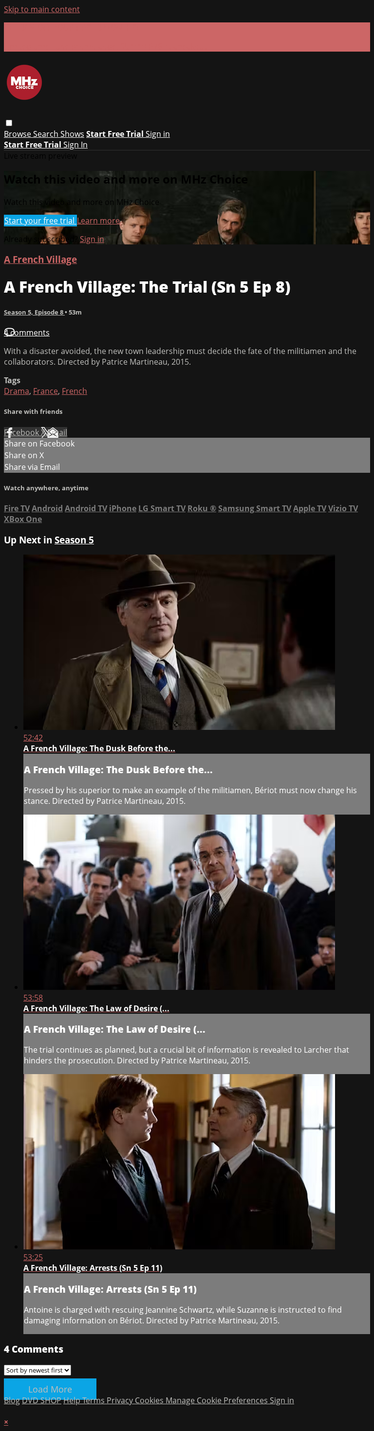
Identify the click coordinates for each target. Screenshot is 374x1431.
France (45, 391)
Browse (18, 134)
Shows (72, 134)
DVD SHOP (41, 1400)
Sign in (158, 134)
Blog (12, 1400)
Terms (94, 1400)
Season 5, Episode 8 (34, 312)
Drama (16, 391)
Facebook (22, 432)
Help (72, 1400)
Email (57, 432)
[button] (9, 123)
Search (46, 134)
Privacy (121, 1400)
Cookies (150, 1400)
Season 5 (74, 540)
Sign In (75, 144)
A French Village (40, 259)
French (74, 391)
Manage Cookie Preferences (218, 1400)
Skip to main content (42, 9)
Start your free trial (40, 220)
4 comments (27, 332)
